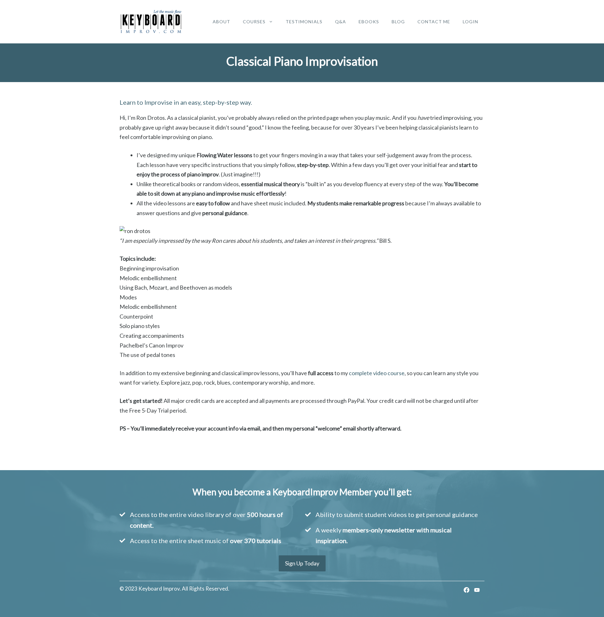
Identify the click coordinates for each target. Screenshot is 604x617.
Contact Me (433, 21)
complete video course (377, 373)
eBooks (369, 21)
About (221, 21)
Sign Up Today (302, 563)
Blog (398, 21)
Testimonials (304, 21)
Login (470, 21)
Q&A (340, 21)
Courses (254, 21)
